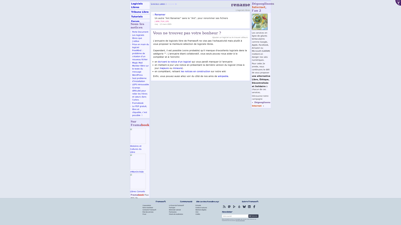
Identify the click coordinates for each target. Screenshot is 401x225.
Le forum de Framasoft (176, 205)
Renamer (160, 15)
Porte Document (140, 32)
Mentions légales (200, 210)
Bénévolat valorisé (175, 210)
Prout (144, 214)
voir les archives (240, 220)
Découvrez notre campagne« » (261, 101)
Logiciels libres (158, 4)
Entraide (198, 205)
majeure (164, 68)
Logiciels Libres (137, 5)
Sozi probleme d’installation (139, 80)
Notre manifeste (148, 207)
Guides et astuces (201, 207)
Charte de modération (176, 214)
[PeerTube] (234, 208)
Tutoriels (137, 16)
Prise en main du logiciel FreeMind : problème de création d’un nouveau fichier (140, 52)
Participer (172, 207)
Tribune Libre (140, 12)
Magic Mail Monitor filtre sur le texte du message (140, 67)
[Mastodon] (229, 208)
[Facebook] (254, 208)
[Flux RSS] (224, 208)
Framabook (137, 103)
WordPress (137, 75)
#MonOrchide (137, 172)
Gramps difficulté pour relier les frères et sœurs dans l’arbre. (139, 94)
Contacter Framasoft (149, 210)
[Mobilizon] (239, 208)
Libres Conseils (137, 191)
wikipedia (223, 76)
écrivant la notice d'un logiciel (174, 62)
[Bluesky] (244, 208)
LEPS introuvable (140, 84)
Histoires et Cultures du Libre (135, 149)
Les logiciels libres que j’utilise (138, 38)
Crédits (197, 214)
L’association (147, 205)
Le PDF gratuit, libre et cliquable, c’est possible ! (139, 111)
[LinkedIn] (249, 208)
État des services (148, 212)
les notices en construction (195, 71)
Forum (135, 21)
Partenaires (172, 212)
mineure (177, 68)
